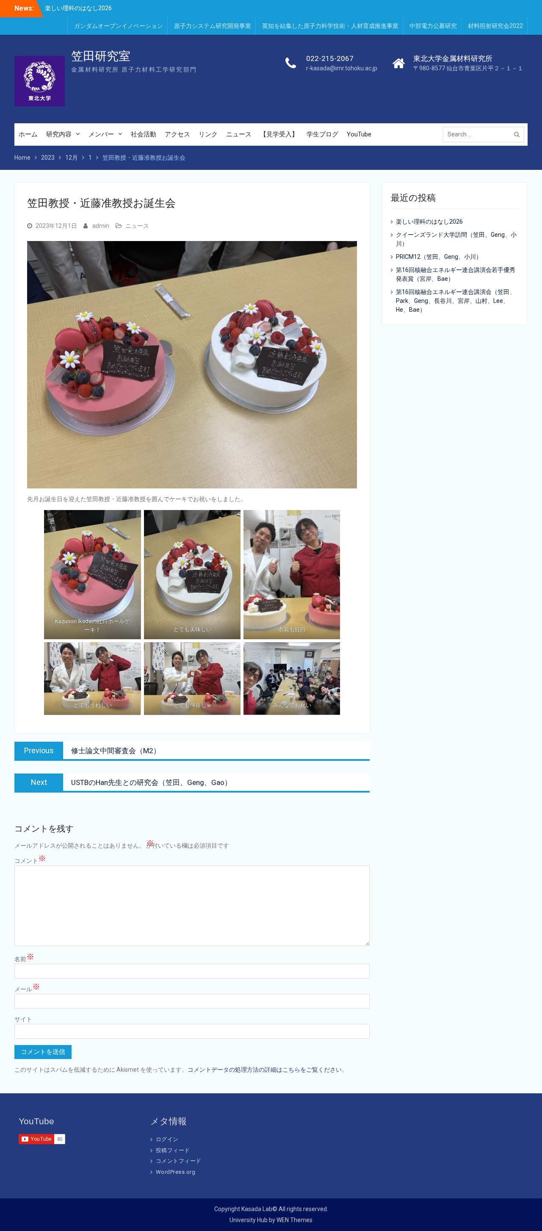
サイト (23, 1019)
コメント (30, 860)
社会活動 (143, 134)
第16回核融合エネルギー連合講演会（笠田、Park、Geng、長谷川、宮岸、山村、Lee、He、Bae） (455, 300)
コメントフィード (179, 1161)
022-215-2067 (330, 58)
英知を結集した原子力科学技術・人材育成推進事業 (330, 25)
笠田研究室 (100, 56)
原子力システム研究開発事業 (212, 25)
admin (100, 225)
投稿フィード (173, 1150)
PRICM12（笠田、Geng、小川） (439, 256)
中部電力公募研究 (433, 25)
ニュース (239, 134)
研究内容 (59, 134)
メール (27, 989)
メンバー (101, 134)
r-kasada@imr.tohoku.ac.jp (341, 68)
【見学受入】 (279, 134)
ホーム (28, 134)
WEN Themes (294, 1220)
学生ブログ (322, 134)
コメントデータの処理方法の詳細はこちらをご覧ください (265, 1069)
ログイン (167, 1139)
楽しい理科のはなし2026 (78, 8)
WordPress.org (176, 1172)
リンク (208, 134)
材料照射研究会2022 (495, 25)
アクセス (177, 134)
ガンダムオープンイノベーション (118, 25)
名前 (24, 958)
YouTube (359, 134)
